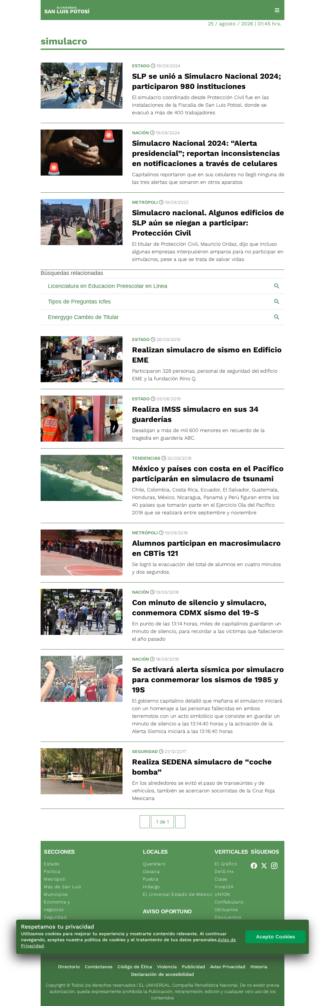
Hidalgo (151, 886)
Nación (140, 132)
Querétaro (154, 863)
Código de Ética (134, 966)
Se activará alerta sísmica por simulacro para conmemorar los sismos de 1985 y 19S (208, 679)
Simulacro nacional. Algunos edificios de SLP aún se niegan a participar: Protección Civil (208, 222)
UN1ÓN (222, 894)
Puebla (150, 879)
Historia (258, 966)
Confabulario (229, 901)
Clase (221, 879)
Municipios (56, 894)
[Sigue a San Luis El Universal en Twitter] (266, 866)
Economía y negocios (57, 905)
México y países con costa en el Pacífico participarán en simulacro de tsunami (207, 473)
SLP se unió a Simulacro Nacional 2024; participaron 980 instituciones (206, 81)
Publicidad (193, 966)
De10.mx (224, 871)
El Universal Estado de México (177, 894)
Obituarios (226, 909)
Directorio (69, 966)
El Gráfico (226, 863)
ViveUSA (224, 886)
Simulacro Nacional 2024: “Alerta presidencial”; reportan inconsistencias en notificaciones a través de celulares (206, 153)
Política (52, 871)
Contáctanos (98, 966)
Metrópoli (145, 202)
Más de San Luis (62, 886)
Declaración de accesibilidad (162, 974)
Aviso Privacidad (227, 966)
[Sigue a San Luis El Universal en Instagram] (276, 866)
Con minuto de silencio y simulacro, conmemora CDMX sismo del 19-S (199, 607)
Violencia (167, 966)
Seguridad (145, 751)
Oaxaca (151, 871)
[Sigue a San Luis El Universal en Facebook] (256, 866)
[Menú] (277, 10)
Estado (140, 65)
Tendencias (146, 458)
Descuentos (228, 917)
